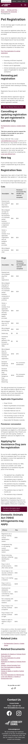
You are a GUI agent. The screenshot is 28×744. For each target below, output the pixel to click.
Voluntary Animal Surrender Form (10, 665)
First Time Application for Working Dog (12, 674)
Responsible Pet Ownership (9, 12)
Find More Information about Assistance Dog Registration (11, 509)
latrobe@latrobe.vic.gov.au (16, 707)
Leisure (19, 1)
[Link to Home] (13, 722)
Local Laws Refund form (8, 154)
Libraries (14, 1)
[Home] (5, 6)
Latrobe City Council (6, 1)
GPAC (23, 1)
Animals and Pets (12, 10)
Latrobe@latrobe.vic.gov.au (9, 141)
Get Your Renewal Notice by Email (13, 107)
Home (2, 10)
